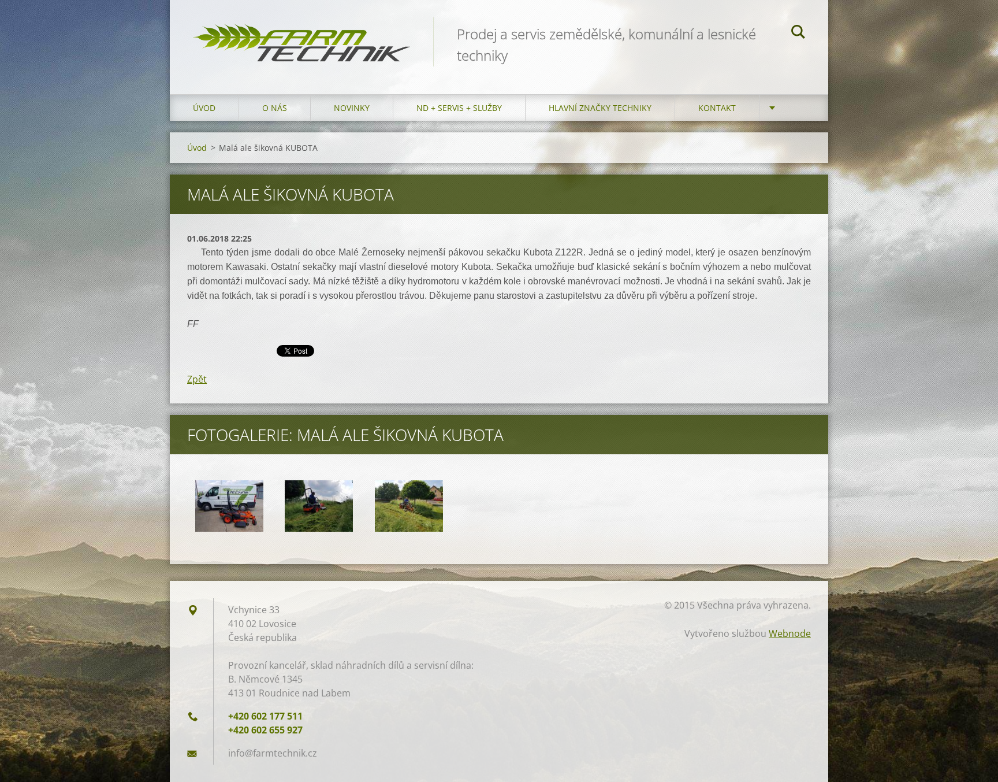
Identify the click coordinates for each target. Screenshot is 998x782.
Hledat (798, 33)
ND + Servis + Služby (459, 107)
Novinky (352, 107)
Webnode (790, 633)
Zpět (197, 379)
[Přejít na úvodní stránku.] (301, 35)
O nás (274, 107)
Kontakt (717, 107)
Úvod (204, 107)
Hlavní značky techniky (600, 107)
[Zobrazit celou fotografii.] (229, 506)
